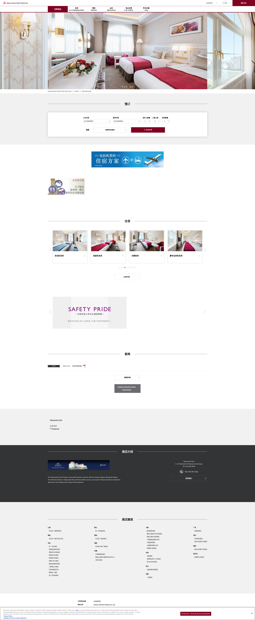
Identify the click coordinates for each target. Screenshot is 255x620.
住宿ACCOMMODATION (76, 9)
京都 (95, 551)
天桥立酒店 (98, 560)
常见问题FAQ (146, 9)
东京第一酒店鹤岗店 (55, 531)
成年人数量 (146, 118)
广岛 (194, 527)
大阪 (147, 527)
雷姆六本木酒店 (54, 561)
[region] (127, 613)
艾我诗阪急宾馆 (54, 569)
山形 (49, 527)
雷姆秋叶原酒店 (54, 558)
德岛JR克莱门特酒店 (200, 549)
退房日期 (116, 118)
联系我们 (189, 478)
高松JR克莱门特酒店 (200, 541)
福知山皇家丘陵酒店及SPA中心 (105, 557)
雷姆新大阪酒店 (152, 548)
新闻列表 (127, 377)
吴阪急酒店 (197, 531)
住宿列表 (127, 277)
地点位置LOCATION (128, 9)
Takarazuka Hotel (56, 420)
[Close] (252, 613)
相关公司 (80, 604)
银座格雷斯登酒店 (54, 564)
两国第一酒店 (53, 572)
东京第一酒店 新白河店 (56, 538)
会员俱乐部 (209, 3)
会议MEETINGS (111, 9)
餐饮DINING (94, 9)
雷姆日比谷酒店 (54, 555)
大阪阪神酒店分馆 (152, 545)
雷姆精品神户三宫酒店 (154, 559)
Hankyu (77, 91)
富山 (95, 527)
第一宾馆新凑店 (100, 531)
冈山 (147, 566)
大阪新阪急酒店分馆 (153, 539)
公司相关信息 (82, 601)
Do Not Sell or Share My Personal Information (195, 614)
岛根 (147, 574)
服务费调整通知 (77, 366)
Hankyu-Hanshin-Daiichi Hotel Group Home (60, 91)
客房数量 (165, 118)
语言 (226, 3)
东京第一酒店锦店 (100, 538)
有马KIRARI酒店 (152, 562)
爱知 (95, 535)
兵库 (147, 552)
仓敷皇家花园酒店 (152, 569)
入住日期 (86, 118)
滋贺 (95, 543)
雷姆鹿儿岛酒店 (199, 557)
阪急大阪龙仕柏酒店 (153, 536)
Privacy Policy (8, 616)
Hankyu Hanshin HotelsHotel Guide (127, 388)
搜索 (87, 130)
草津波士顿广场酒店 (101, 546)
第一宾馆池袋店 (54, 575)
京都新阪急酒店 (100, 554)
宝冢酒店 (57, 9)
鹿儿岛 (195, 553)
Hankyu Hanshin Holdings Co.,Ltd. (104, 604)
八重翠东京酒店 (54, 566)
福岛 (49, 535)
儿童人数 (155, 118)
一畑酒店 (149, 577)
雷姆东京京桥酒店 (54, 552)
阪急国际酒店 (151, 531)
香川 (194, 535)
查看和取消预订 (110, 130)
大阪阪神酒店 (151, 542)
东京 (49, 543)
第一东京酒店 (53, 546)
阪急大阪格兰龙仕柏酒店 (154, 534)
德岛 (194, 546)
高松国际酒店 (198, 538)
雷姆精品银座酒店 (54, 549)
